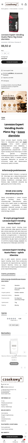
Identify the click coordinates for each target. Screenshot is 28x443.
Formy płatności (5, 427)
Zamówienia (4, 413)
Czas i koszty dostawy (7, 429)
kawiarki (21, 241)
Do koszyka (14, 363)
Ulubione (3, 421)
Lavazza (21, 8)
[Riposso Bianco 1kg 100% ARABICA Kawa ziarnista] (14, 346)
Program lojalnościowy (7, 415)
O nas (2, 401)
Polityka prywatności (6, 403)
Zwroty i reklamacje (6, 407)
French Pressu (13, 241)
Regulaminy (4, 405)
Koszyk (3, 417)
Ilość (2, 50)
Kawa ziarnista (13, 8)
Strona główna (4, 8)
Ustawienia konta (5, 419)
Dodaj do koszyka (12, 62)
